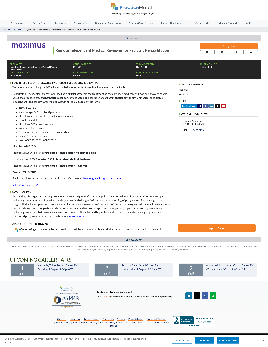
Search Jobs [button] (17, 23)
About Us (61, 319)
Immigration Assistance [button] (174, 23)
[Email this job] (207, 52)
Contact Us (108, 319)
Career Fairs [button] (39, 23)
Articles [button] (250, 23)
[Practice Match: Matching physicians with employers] (134, 6)
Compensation (203, 23)
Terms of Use (137, 322)
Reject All (204, 340)
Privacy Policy (63, 322)
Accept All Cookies (227, 340)
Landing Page (188, 106)
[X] (217, 106)
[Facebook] (206, 106)
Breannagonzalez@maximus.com (101, 178)
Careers (121, 319)
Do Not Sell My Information (114, 322)
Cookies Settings (182, 340)
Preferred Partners (156, 319)
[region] (134, 340)
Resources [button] (60, 23)
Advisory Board (91, 319)
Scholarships (81, 23)
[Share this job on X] (222, 52)
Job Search (18, 29)
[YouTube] (223, 106)
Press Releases (135, 319)
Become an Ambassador (108, 23)
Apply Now (229, 46)
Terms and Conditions (158, 322)
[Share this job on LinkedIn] (250, 52)
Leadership (75, 319)
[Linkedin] (211, 106)
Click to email (197, 130)
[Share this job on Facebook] (237, 52)
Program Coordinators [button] (140, 23)
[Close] (263, 340)
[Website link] (199, 106)
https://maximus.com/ (25, 185)
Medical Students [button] (228, 23)
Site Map (113, 325)
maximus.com (77, 216)
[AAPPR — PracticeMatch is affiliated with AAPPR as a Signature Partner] (66, 297)
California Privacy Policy (85, 322)
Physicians (6, 29)
